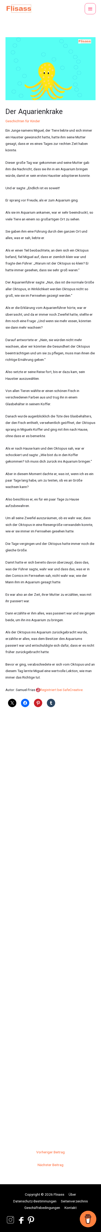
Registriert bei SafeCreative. (61, 690)
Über (72, 1194)
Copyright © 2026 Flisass (44, 1194)
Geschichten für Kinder (22, 121)
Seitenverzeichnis (74, 1201)
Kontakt (70, 1208)
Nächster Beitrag (50, 1165)
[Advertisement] (50, 925)
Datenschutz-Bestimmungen (34, 1201)
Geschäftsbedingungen (42, 1208)
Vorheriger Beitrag (50, 1152)
